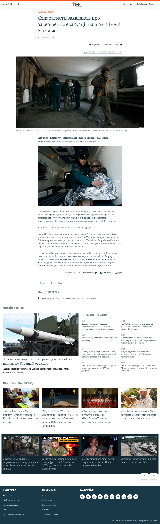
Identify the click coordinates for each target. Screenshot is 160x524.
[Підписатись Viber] (112, 496)
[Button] (95, 44)
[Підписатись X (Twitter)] (94, 496)
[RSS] (124, 496)
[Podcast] (129, 496)
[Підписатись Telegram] (118, 496)
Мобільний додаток (11, 500)
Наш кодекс (47, 500)
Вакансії (45, 510)
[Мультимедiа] (131, 4)
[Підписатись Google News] (88, 496)
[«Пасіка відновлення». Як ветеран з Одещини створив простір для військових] (139, 398)
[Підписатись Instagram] (106, 496)
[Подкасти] (124, 4)
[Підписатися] (135, 496)
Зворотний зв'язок (50, 515)
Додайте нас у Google (145, 4)
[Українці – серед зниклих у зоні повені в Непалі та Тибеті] (139, 446)
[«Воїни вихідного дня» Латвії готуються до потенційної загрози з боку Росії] (100, 446)
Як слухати (8, 496)
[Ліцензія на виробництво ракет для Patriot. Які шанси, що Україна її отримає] (40, 334)
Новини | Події (46, 12)
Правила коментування (13, 515)
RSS (4, 510)
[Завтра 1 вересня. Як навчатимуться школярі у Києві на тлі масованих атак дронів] (21, 398)
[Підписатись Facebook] (82, 496)
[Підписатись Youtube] (100, 496)
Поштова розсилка (11, 505)
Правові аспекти (49, 505)
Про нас (45, 496)
